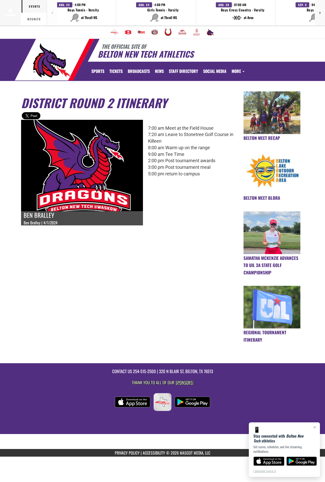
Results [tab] (34, 19)
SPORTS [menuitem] (97, 71)
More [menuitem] (237, 71)
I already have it (264, 471)
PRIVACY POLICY (127, 453)
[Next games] (320, 12)
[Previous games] (52, 12)
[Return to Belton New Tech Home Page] (52, 60)
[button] (83, 12)
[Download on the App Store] (268, 461)
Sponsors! (184, 382)
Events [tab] (34, 6)
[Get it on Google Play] (301, 461)
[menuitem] (114, 32)
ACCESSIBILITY (154, 453)
